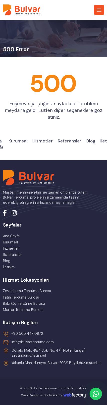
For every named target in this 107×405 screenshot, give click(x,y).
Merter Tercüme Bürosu (23, 309)
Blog (90, 141)
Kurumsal (17, 141)
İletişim (9, 267)
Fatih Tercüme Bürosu (21, 297)
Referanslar (69, 141)
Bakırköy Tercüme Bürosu (24, 303)
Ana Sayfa (11, 236)
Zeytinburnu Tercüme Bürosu (27, 291)
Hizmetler (42, 141)
